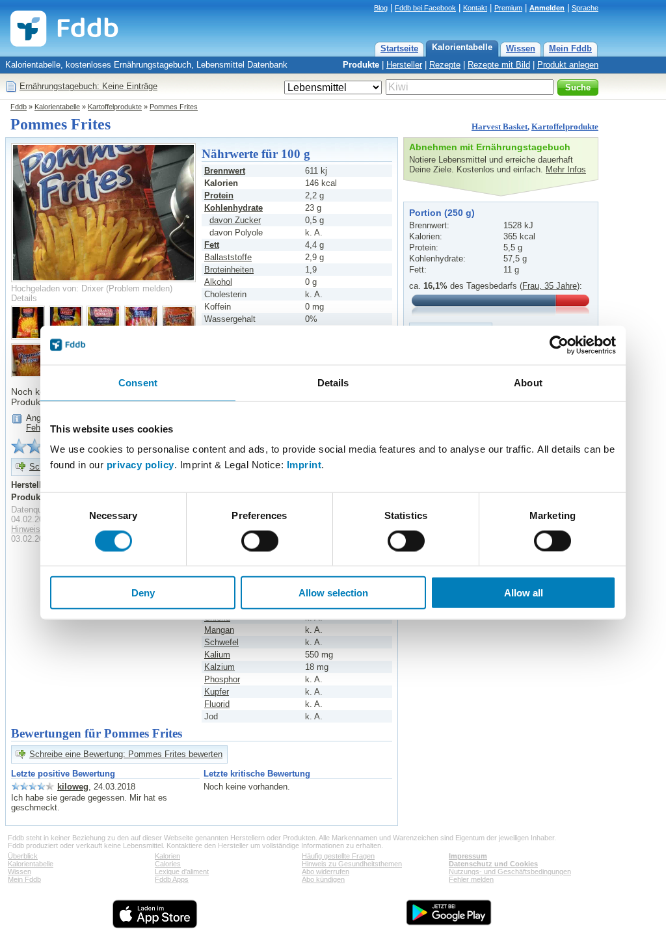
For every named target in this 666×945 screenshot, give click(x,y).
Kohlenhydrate (233, 208)
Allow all (523, 592)
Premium (508, 8)
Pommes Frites (174, 107)
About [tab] (528, 382)
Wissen (520, 48)
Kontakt (475, 8)
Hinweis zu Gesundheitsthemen (352, 864)
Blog (381, 8)
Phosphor (222, 679)
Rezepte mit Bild (499, 65)
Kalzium (219, 667)
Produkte (361, 65)
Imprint (304, 464)
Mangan (219, 630)
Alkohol (218, 282)
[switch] (259, 540)
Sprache (585, 8)
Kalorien (167, 856)
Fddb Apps (172, 879)
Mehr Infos (566, 169)
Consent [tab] (137, 382)
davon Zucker (235, 220)
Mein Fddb (570, 48)
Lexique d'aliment (182, 871)
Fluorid (217, 704)
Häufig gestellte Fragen (338, 856)
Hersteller (404, 65)
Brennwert (224, 171)
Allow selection (333, 592)
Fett (211, 245)
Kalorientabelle (462, 47)
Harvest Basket (499, 126)
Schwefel (221, 642)
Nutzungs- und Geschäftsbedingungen (510, 871)
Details (24, 298)
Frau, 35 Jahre (549, 286)
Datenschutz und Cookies (493, 864)
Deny (143, 592)
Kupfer (216, 692)
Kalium (217, 654)
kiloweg (72, 787)
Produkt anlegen (567, 65)
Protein (218, 195)
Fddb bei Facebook (425, 8)
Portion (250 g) (442, 212)
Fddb (18, 107)
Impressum (468, 856)
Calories (168, 864)
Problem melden (139, 288)
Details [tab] (333, 382)
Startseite (399, 48)
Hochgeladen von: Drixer (57, 288)
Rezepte (444, 65)
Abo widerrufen (325, 871)
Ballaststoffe (228, 257)
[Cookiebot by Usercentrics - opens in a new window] (559, 344)
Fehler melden (471, 879)
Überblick (23, 856)
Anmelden (547, 8)
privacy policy (140, 464)
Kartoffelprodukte (115, 107)
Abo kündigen (323, 879)
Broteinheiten (229, 269)
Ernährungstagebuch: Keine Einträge (88, 86)
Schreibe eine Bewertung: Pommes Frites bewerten (125, 754)
